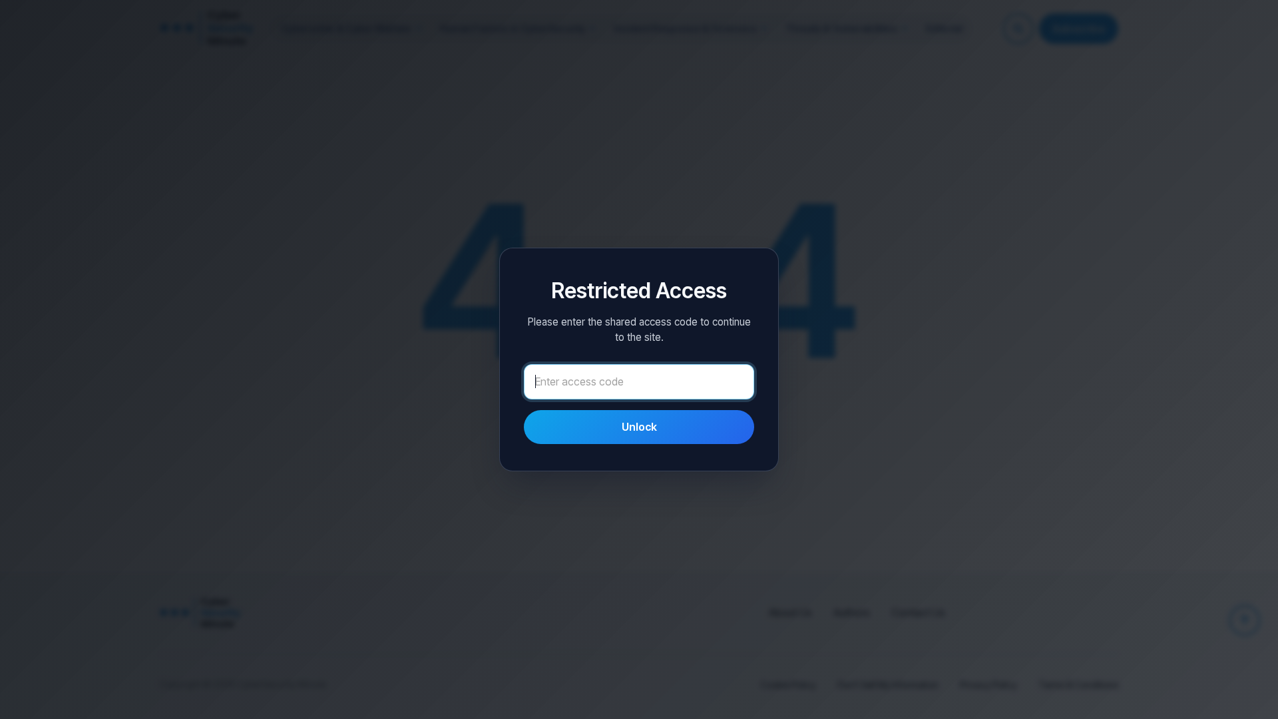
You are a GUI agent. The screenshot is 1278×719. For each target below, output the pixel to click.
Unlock (639, 426)
